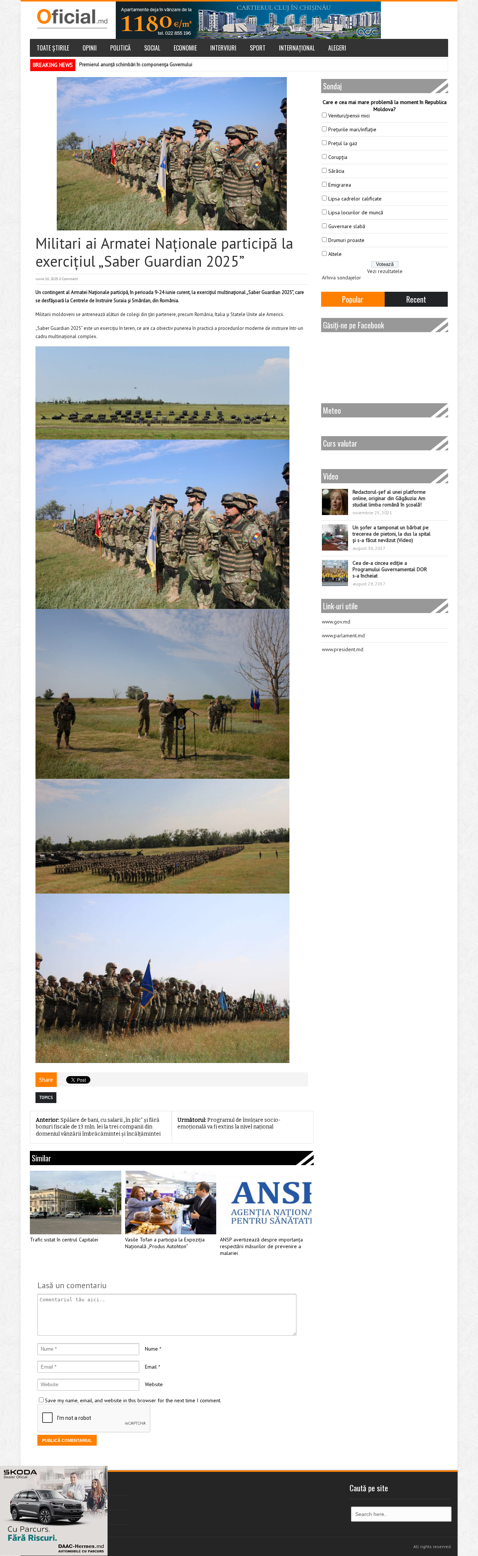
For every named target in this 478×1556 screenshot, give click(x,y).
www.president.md (342, 649)
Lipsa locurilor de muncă (355, 212)
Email (151, 1366)
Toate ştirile (53, 47)
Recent (416, 299)
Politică (120, 47)
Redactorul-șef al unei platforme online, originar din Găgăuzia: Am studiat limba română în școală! (389, 498)
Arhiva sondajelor (341, 277)
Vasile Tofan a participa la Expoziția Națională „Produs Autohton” (165, 1243)
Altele (335, 254)
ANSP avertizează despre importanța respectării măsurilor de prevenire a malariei (261, 1246)
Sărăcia (336, 171)
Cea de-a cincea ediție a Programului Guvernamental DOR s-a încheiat (390, 569)
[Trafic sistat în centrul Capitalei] (75, 1202)
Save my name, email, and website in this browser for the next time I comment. (133, 1400)
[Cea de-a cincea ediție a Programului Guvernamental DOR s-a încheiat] (335, 573)
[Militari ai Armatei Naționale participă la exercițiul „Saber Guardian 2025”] (171, 153)
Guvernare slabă (346, 226)
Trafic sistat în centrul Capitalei (64, 1240)
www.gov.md (336, 621)
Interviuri (223, 47)
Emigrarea (339, 184)
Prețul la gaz (342, 143)
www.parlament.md (343, 635)
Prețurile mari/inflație (352, 129)
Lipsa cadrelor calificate (355, 198)
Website (154, 1384)
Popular (352, 299)
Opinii (90, 47)
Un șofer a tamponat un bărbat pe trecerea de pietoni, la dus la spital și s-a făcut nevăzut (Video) (392, 533)
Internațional (297, 47)
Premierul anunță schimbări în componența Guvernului (135, 64)
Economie (185, 47)
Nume (151, 1348)
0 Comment (68, 278)
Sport (258, 47)
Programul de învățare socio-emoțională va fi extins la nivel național (228, 1123)
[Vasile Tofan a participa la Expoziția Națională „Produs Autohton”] (171, 1202)
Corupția (337, 157)
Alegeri (337, 47)
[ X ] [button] (99, 1473)
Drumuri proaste (346, 240)
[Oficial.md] (72, 18)
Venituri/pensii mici (349, 115)
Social (152, 47)
